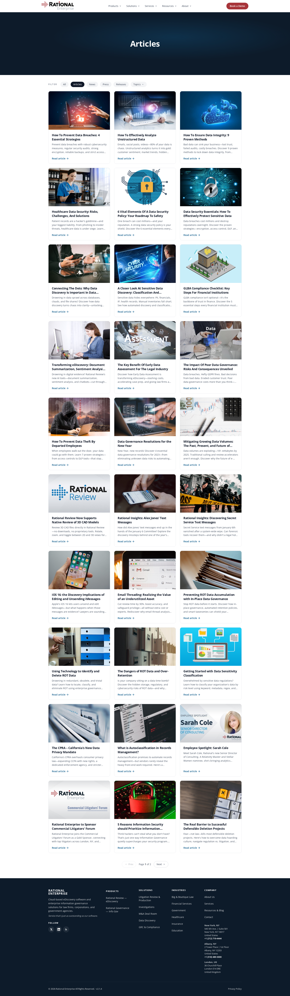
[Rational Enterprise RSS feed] (66, 929)
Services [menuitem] (149, 6)
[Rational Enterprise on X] (51, 929)
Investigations (146, 907)
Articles (77, 84)
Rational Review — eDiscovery (116, 899)
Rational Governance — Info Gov (117, 909)
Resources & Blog (214, 910)
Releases (121, 84)
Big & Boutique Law (183, 897)
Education (177, 930)
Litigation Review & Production (149, 898)
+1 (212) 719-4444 (213, 938)
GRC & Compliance (149, 927)
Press (106, 84)
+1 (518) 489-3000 (213, 956)
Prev (130, 864)
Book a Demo (237, 6)
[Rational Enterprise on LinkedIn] (59, 929)
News (92, 84)
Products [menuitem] (113, 6)
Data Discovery (147, 920)
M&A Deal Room (148, 913)
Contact (208, 917)
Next (159, 864)
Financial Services (182, 903)
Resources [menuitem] (168, 6)
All (64, 84)
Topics (137, 84)
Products (112, 891)
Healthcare (178, 917)
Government (179, 910)
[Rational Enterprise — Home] (58, 6)
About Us (209, 897)
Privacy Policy (235, 988)
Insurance (177, 923)
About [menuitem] (185, 6)
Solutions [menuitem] (131, 6)
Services (209, 903)
